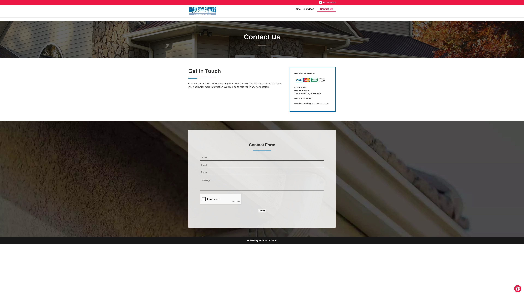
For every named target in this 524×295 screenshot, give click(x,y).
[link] (517, 288)
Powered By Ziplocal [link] (257, 240)
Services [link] (309, 9)
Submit (262, 211)
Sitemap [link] (273, 240)
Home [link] (297, 9)
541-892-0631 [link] (329, 2)
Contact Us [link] (326, 9)
